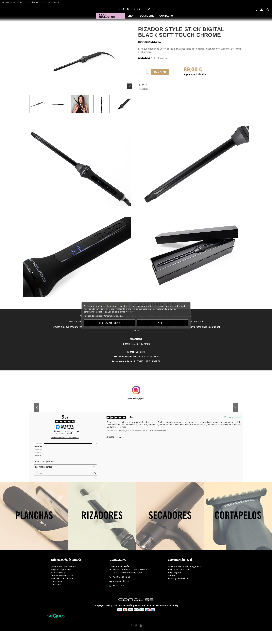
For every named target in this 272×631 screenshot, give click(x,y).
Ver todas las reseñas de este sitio (65, 438)
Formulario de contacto (62, 578)
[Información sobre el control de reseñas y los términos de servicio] (78, 431)
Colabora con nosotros (62, 575)
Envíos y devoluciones (179, 578)
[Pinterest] (146, 84)
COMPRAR (160, 72)
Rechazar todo (109, 323)
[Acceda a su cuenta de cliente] (261, 10)
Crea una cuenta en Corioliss (14, 2)
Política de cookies (93, 315)
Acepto (162, 323)
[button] (131, 16)
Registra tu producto (61, 569)
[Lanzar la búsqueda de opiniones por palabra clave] (95, 473)
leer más (122, 427)
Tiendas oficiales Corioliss (63, 566)
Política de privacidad (178, 569)
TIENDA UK (56, 581)
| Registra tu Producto (51, 2)
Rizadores (143, 88)
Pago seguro (174, 572)
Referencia (143, 42)
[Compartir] (139, 84)
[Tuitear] (143, 84)
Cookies (172, 575)
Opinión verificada (234, 417)
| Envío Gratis (34, 2)
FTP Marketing (58, 572)
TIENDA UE (56, 584)
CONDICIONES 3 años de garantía (184, 566)
